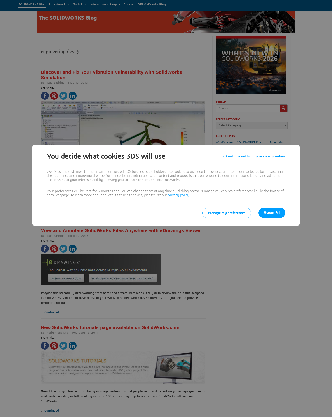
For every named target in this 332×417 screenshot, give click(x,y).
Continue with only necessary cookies (255, 156)
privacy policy (178, 195)
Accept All (272, 212)
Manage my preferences (226, 213)
